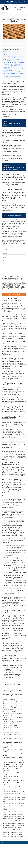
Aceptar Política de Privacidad (11, 276)
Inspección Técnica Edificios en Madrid (14, 806)
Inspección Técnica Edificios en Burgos (14, 797)
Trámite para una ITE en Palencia (12, 832)
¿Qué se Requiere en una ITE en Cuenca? (14, 780)
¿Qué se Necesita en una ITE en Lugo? (13, 760)
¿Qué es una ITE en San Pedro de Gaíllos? (14, 20)
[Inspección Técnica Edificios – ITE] (13, 8)
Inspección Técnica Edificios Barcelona (14, 791)
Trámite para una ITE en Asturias (12, 827)
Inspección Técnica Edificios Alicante (13, 789)
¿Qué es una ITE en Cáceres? (10, 727)
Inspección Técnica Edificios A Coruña (13, 787)
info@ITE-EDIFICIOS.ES (15, 3)
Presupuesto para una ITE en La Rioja (13, 823)
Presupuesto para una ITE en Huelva (13, 821)
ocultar (5, 51)
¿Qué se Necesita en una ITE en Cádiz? (13, 757)
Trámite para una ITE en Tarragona (13, 836)
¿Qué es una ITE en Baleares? (11, 725)
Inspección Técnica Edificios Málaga (13, 814)
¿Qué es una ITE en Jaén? (9, 730)
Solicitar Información (14, 294)
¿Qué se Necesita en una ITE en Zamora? (14, 762)
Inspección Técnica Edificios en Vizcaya (14, 812)
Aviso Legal (9, 289)
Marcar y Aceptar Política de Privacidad (13, 278)
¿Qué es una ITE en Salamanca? (11, 732)
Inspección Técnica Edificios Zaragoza (13, 818)
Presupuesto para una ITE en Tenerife (13, 825)
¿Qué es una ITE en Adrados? (13, 674)
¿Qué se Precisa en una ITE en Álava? (13, 764)
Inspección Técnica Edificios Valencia (13, 816)
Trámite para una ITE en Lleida (11, 830)
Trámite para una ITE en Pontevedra (13, 834)
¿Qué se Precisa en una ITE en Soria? (13, 766)
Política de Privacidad (18, 289)
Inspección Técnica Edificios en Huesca (14, 803)
